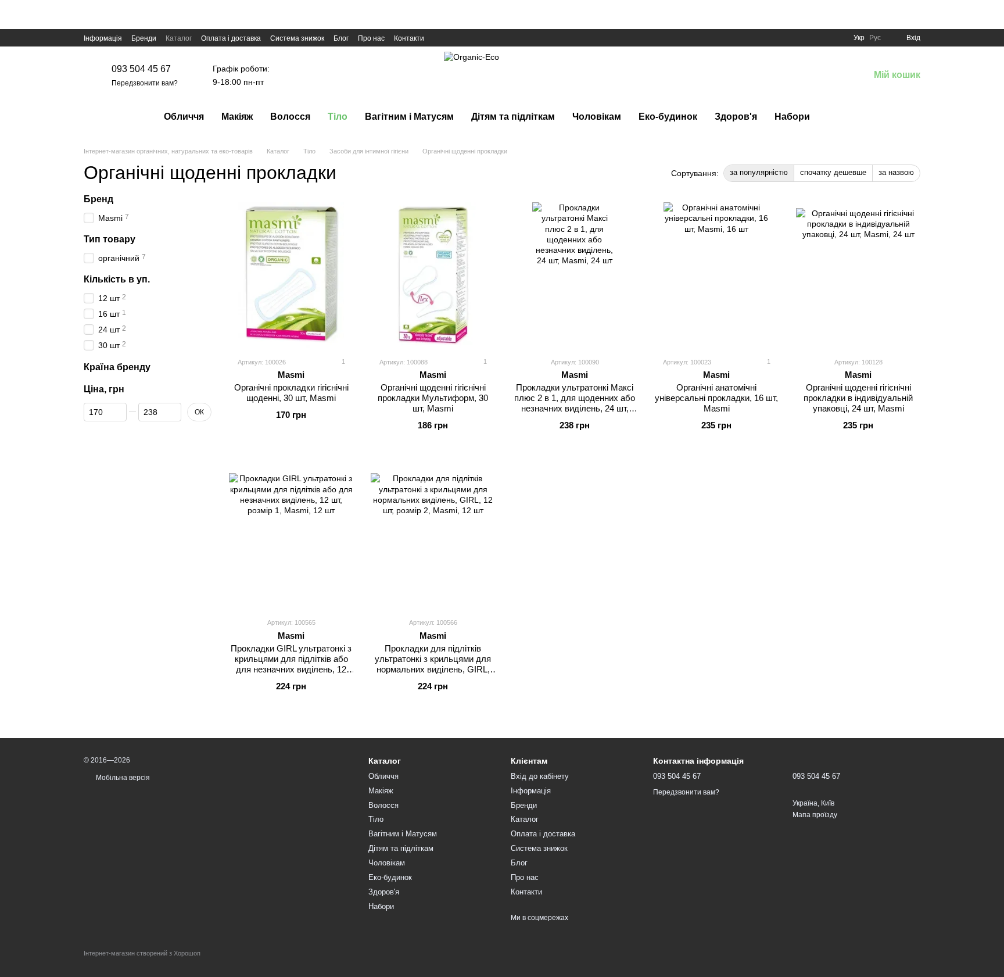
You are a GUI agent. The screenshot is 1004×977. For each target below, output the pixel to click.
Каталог (179, 38)
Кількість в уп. (117, 279)
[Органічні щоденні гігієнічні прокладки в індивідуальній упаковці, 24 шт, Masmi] (858, 275)
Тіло (337, 116)
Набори (792, 116)
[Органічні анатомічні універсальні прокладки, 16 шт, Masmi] (716, 275)
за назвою (896, 172)
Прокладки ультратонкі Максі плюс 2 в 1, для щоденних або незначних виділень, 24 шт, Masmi (574, 403)
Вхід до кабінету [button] (540, 776)
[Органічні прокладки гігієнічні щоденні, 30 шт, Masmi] (291, 275)
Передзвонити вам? (145, 83)
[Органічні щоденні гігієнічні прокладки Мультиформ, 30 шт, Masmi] (433, 275)
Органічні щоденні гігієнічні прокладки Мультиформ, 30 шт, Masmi (433, 397)
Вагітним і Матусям (409, 116)
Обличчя (184, 116)
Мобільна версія (122, 778)
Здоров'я (736, 116)
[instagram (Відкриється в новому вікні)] (468, 37)
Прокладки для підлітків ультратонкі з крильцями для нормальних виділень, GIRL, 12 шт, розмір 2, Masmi (433, 664)
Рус (875, 37)
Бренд (98, 199)
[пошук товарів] (839, 117)
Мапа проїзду (815, 815)
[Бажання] (829, 75)
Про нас (371, 38)
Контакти (409, 38)
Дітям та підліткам (513, 116)
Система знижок (297, 38)
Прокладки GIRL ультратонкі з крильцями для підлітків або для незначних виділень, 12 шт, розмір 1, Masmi (291, 664)
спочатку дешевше (833, 172)
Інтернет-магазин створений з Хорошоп (142, 953)
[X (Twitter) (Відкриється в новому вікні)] (454, 37)
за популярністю (759, 172)
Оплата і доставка (231, 38)
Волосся (290, 116)
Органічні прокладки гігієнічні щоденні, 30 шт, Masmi (291, 392)
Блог (341, 38)
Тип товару (109, 239)
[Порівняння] (799, 75)
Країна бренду (117, 367)
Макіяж (237, 116)
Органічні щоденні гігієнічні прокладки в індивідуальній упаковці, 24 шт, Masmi (858, 397)
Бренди (143, 38)
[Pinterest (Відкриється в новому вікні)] (482, 37)
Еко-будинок (668, 116)
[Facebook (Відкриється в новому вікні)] (440, 37)
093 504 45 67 (141, 69)
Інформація (103, 38)
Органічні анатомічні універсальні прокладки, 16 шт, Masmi (716, 397)
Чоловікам (596, 116)
